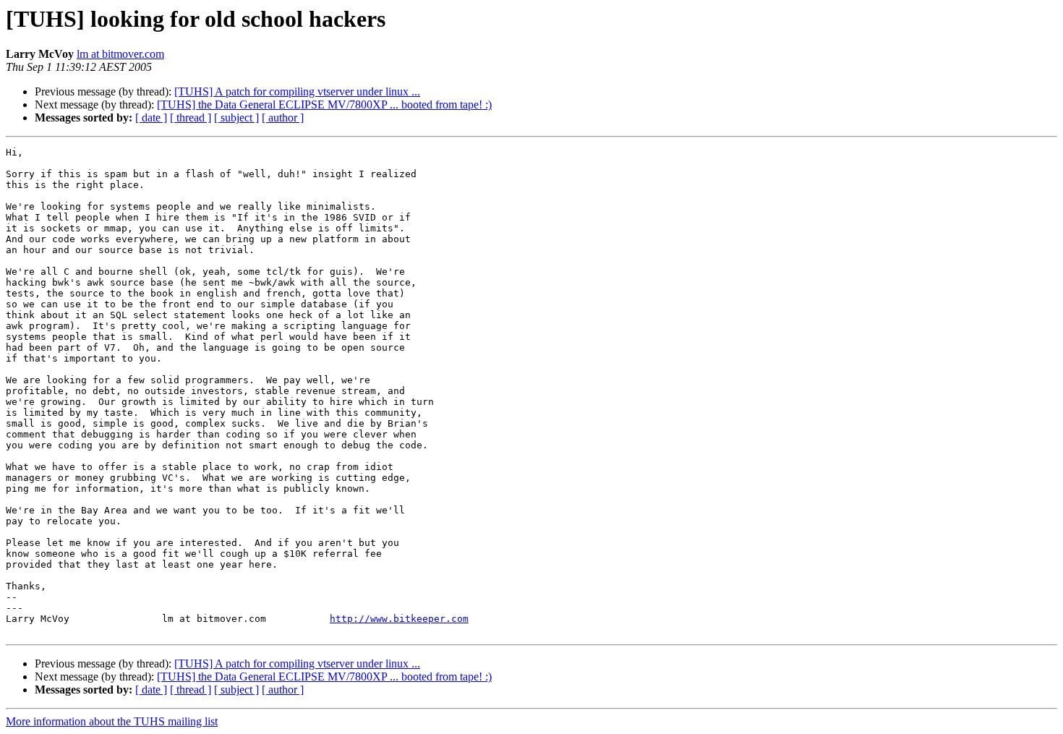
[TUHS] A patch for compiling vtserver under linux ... (297, 91)
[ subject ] (236, 117)
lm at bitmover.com (120, 54)
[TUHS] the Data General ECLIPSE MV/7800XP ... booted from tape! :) (324, 104)
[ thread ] (190, 117)
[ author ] (283, 117)
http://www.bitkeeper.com (399, 618)
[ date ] (151, 117)
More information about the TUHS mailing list (112, 721)
